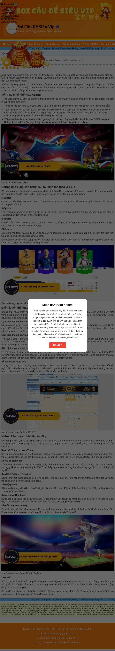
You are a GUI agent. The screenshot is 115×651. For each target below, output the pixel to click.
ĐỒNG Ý (57, 345)
